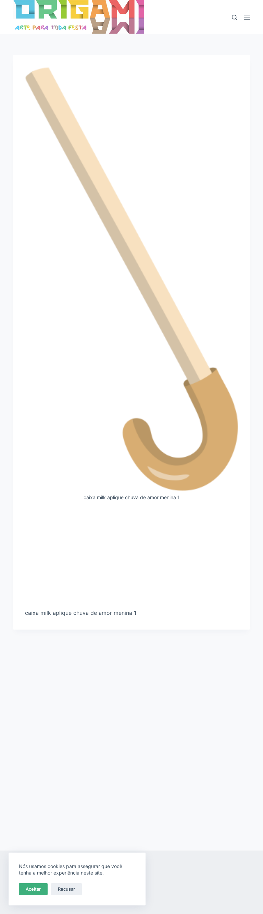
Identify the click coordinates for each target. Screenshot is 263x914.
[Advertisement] (131, 557)
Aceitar (33, 889)
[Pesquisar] (234, 17)
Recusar (66, 889)
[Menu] (247, 17)
